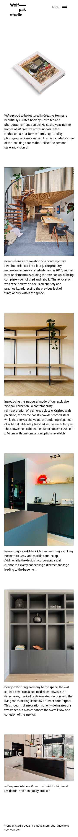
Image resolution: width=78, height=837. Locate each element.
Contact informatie (43, 825)
